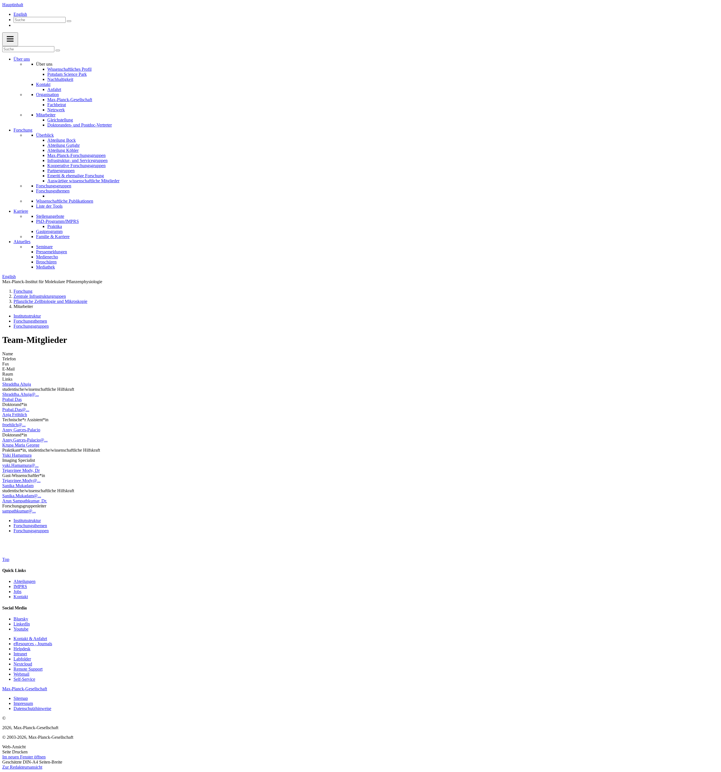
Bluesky (21, 618)
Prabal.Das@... (15, 409)
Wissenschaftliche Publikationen (64, 201)
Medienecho (47, 256)
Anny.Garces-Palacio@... (25, 440)
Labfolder (22, 658)
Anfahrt (54, 89)
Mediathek (45, 267)
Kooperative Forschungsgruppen (76, 165)
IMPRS (20, 586)
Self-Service (24, 679)
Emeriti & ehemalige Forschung (75, 175)
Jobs (17, 591)
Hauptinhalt (12, 4)
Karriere (21, 211)
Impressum (23, 703)
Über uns (22, 59)
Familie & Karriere (53, 236)
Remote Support (28, 669)
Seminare (44, 246)
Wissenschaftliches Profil (69, 69)
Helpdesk (22, 648)
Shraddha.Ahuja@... (20, 394)
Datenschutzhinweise (32, 708)
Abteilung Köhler (63, 150)
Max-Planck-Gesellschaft (69, 99)
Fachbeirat (56, 104)
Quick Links (14, 570)
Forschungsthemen (53, 190)
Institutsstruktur (27, 316)
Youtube (21, 629)
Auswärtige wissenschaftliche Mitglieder (83, 180)
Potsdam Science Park (67, 74)
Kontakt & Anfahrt (30, 638)
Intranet (20, 653)
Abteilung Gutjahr (63, 145)
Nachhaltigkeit (60, 79)
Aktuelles (22, 241)
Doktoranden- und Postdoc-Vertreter (79, 125)
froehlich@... (14, 424)
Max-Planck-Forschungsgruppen (76, 155)
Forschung (23, 130)
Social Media (14, 607)
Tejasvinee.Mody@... (21, 480)
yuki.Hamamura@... (20, 465)
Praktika (54, 226)
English (20, 14)
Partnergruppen (61, 170)
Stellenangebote (50, 216)
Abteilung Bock (61, 140)
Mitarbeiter (45, 114)
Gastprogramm (49, 231)
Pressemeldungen (51, 251)
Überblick (45, 135)
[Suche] (69, 21)
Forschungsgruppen (53, 185)
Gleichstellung (60, 119)
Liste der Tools (49, 206)
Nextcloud (23, 664)
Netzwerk (56, 109)
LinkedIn (22, 624)
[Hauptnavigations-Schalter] (10, 39)
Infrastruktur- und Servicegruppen (77, 160)
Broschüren (46, 261)
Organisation (47, 94)
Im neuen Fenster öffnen (24, 757)
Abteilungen (24, 581)
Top (5, 559)
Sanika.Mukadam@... (21, 495)
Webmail (21, 674)
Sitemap (21, 698)
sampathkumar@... (19, 511)
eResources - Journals (33, 643)
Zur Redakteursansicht (22, 767)
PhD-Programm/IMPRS (57, 221)
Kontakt (43, 84)
